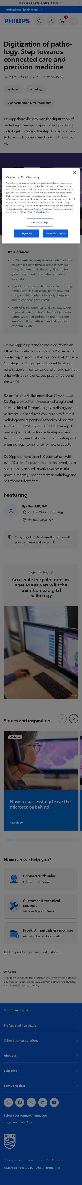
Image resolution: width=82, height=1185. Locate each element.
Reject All (27, 233)
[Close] (74, 172)
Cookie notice (42, 212)
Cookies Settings (39, 222)
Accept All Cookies (55, 233)
